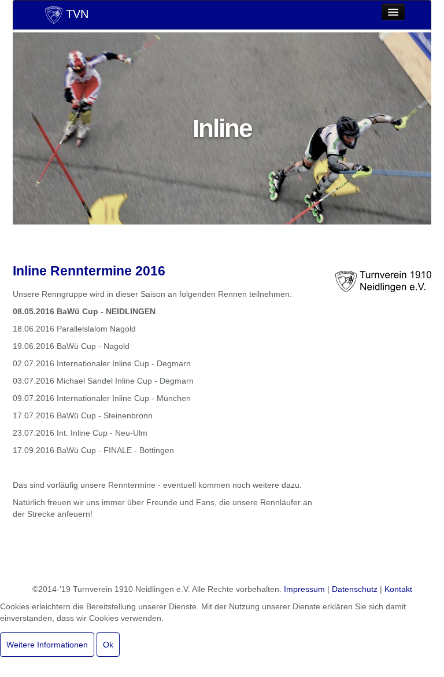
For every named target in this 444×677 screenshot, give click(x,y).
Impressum (304, 589)
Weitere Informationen (47, 644)
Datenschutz (355, 589)
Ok (108, 644)
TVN (75, 14)
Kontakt (398, 589)
